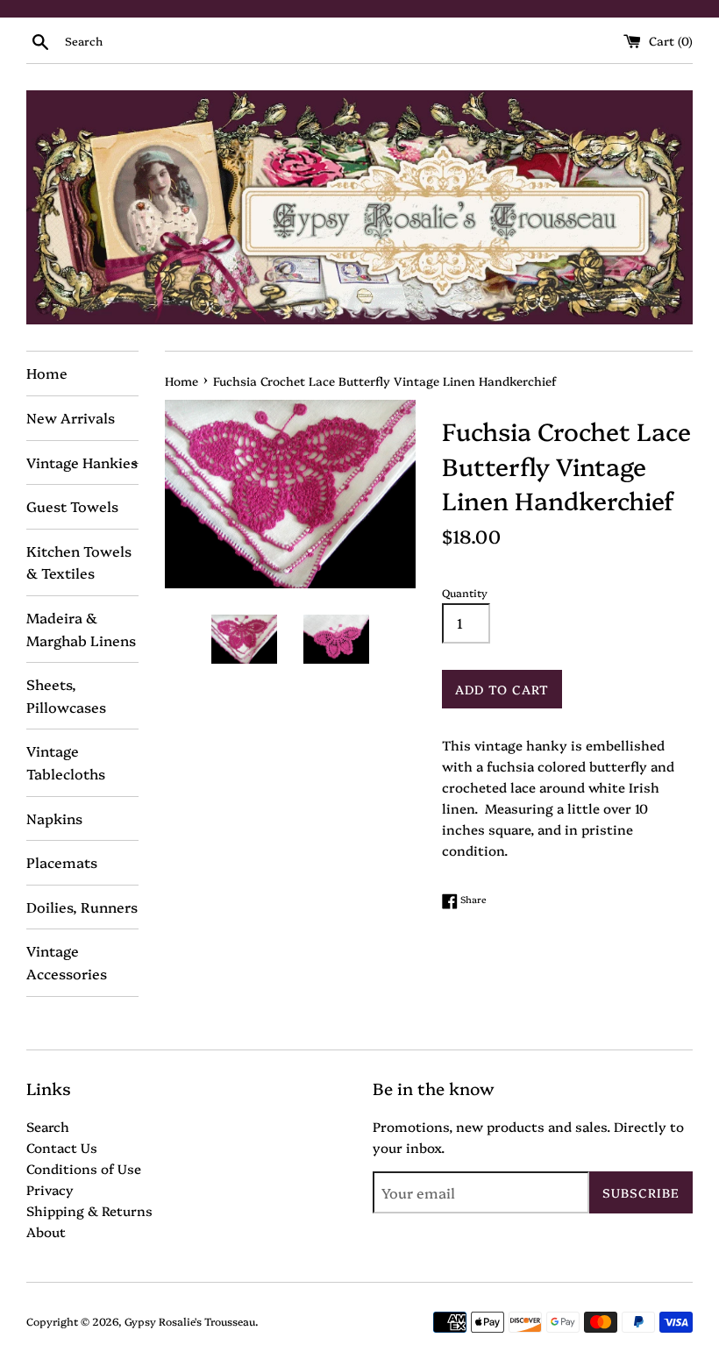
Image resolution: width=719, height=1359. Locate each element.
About (46, 1231)
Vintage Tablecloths (65, 762)
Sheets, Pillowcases (66, 695)
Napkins (54, 818)
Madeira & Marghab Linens (81, 629)
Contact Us (61, 1147)
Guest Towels (72, 506)
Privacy (50, 1189)
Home (47, 372)
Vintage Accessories (66, 962)
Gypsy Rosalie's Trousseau (190, 1320)
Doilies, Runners (82, 906)
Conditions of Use (83, 1168)
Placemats (61, 862)
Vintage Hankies (82, 462)
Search (47, 1126)
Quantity (465, 592)
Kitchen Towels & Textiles (79, 562)
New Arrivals (70, 417)
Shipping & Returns (89, 1210)
